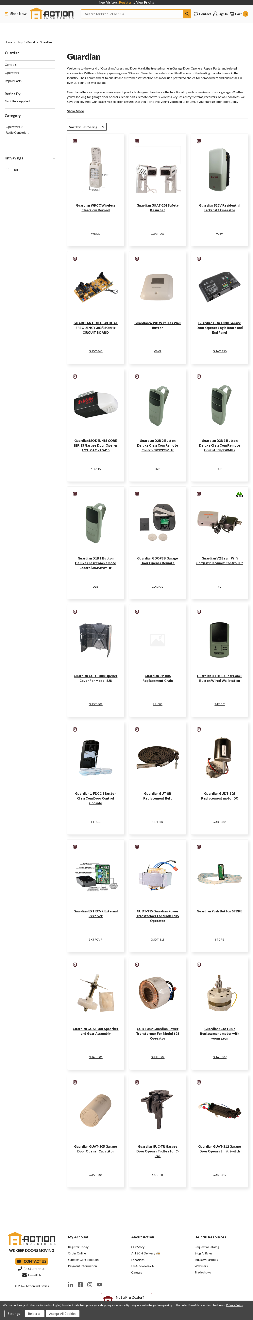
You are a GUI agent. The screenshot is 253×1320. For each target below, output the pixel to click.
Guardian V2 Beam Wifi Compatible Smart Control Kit (219, 560)
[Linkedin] (70, 1284)
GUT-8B (157, 821)
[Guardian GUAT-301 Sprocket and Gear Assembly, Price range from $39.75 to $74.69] (96, 993)
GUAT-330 (220, 351)
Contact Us (35, 1261)
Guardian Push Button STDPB (220, 911)
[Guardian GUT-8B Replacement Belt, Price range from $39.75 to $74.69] (158, 757)
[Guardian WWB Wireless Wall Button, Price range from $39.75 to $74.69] (158, 287)
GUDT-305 (220, 821)
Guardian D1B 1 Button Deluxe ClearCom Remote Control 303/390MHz (95, 563)
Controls (11, 64)
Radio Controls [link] (17, 132)
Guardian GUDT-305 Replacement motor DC (219, 796)
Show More (75, 111)
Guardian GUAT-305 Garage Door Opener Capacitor (95, 1149)
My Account (78, 1237)
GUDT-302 (157, 1057)
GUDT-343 (96, 351)
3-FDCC (219, 704)
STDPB (219, 939)
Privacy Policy (234, 1305)
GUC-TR (157, 1174)
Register (125, 2)
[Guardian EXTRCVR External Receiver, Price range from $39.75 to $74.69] (96, 875)
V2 (220, 586)
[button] (86, 126)
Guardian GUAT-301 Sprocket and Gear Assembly (96, 1031)
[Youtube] (99, 1284)
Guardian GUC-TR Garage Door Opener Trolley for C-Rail (157, 1151)
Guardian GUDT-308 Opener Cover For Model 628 (95, 678)
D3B (219, 469)
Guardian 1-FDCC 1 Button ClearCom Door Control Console (95, 798)
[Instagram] (89, 1284)
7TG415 (95, 469)
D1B (95, 586)
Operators (12, 72)
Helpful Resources (210, 1237)
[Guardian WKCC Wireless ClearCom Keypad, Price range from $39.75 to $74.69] (96, 169)
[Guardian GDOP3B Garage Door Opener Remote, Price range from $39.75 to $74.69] (158, 522)
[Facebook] (80, 1284)
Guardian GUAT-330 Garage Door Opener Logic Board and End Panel (219, 327)
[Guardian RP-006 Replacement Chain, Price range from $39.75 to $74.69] (158, 640)
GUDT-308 (96, 704)
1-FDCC (96, 821)
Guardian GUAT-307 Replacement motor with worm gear (219, 1033)
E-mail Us (34, 1275)
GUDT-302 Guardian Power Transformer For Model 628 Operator (157, 1033)
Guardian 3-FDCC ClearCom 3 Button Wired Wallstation (219, 678)
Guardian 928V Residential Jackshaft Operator (219, 207)
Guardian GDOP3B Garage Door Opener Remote (157, 560)
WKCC (95, 233)
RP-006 (157, 704)
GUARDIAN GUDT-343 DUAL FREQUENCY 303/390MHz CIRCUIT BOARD (96, 327)
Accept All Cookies (62, 1313)
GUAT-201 (157, 233)
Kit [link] (17, 170)
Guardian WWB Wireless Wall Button (157, 325)
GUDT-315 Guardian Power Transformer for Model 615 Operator (157, 916)
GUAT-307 (220, 1057)
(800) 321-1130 (34, 1268)
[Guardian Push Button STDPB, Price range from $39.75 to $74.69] (219, 875)
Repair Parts (13, 81)
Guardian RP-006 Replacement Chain (158, 678)
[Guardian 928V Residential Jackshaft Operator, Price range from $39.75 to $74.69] (219, 169)
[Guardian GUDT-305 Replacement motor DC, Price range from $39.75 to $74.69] (219, 757)
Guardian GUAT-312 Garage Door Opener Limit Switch (219, 1149)
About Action (142, 1237)
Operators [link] (14, 127)
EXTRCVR (95, 939)
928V (219, 233)
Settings (14, 1313)
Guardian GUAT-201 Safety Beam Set (158, 207)
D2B (157, 469)
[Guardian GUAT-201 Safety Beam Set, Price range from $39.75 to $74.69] (158, 169)
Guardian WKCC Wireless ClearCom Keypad (96, 207)
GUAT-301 (96, 1057)
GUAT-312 (220, 1174)
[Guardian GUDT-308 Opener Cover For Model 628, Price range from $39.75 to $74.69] (96, 640)
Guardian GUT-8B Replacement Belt (157, 796)
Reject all (34, 1313)
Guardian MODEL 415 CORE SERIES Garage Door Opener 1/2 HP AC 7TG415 (96, 445)
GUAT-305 (96, 1174)
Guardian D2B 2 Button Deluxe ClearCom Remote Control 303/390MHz (157, 445)
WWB (157, 351)
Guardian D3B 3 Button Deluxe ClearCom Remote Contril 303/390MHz (219, 445)
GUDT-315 (157, 939)
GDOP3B (158, 586)
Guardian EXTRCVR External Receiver (96, 913)
